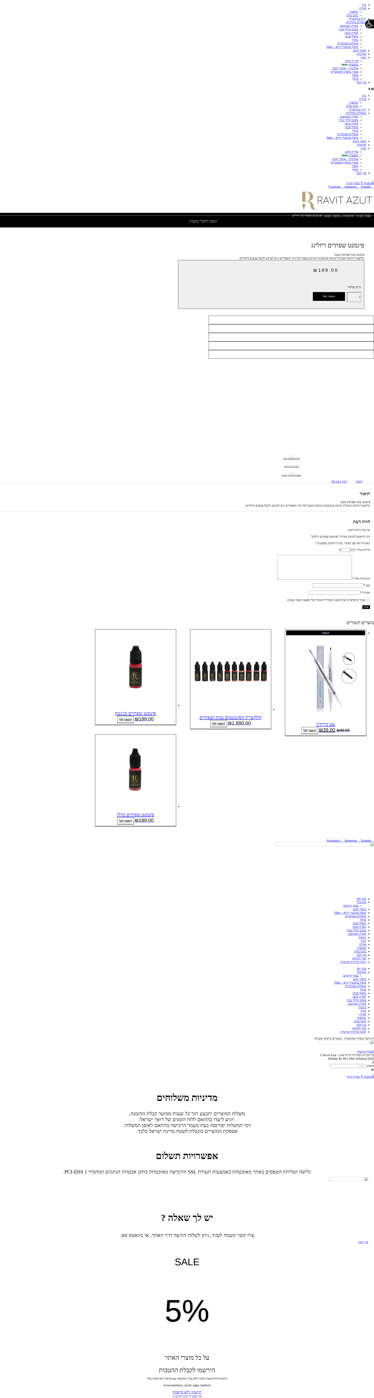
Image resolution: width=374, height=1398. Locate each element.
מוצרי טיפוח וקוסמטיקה (344, 71)
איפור (355, 75)
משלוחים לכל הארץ (291, 466)
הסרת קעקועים (349, 26)
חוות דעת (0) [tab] (339, 481)
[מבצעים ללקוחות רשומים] (291, 470)
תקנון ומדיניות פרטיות (353, 962)
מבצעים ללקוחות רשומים (291, 475)
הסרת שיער (351, 33)
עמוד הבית (364, 215)
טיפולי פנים (351, 36)
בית (364, 4)
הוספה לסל (329, 296)
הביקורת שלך (361, 578)
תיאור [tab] (359, 481)
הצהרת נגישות (365, 1051)
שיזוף (355, 40)
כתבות (362, 937)
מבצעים (353, 64)
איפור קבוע (359, 50)
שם (367, 585)
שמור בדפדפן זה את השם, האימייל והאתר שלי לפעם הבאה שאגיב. (326, 600)
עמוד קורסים (350, 905)
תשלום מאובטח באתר (291, 458)
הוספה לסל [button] (309, 730)
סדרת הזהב (351, 61)
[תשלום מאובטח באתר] (291, 453)
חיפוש (370, 1065)
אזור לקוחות (359, 958)
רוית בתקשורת (357, 18)
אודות (362, 8)
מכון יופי (361, 898)
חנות (363, 57)
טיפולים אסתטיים (347, 43)
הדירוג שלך (362, 550)
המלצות (353, 11)
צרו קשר (361, 82)
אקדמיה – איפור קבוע (345, 68)
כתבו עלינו (352, 15)
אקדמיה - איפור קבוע (339, 215)
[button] (187, 89)
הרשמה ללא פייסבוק (187, 1392)
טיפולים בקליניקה (356, 22)
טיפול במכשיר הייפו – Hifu (342, 47)
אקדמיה (361, 54)
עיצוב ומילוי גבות (348, 29)
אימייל (365, 592)
